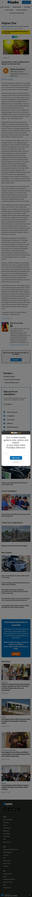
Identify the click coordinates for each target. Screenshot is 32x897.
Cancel (16, 462)
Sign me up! (16, 458)
